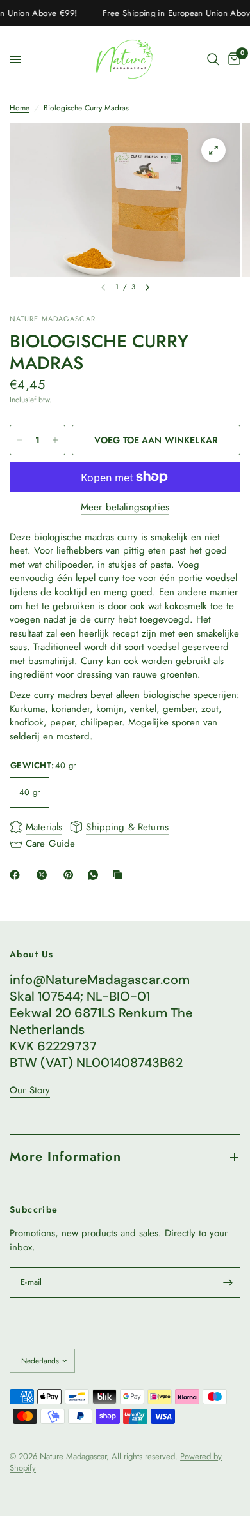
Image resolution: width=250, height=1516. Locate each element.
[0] (232, 59)
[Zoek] (213, 59)
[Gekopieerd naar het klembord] (120, 875)
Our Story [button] (30, 1090)
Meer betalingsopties (125, 507)
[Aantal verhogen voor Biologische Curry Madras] (55, 440)
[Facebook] (17, 875)
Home (19, 108)
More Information (65, 1157)
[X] (44, 875)
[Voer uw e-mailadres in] (227, 1282)
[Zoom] (213, 150)
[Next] (147, 287)
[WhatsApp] (95, 875)
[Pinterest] (71, 875)
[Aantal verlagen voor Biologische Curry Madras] (19, 440)
